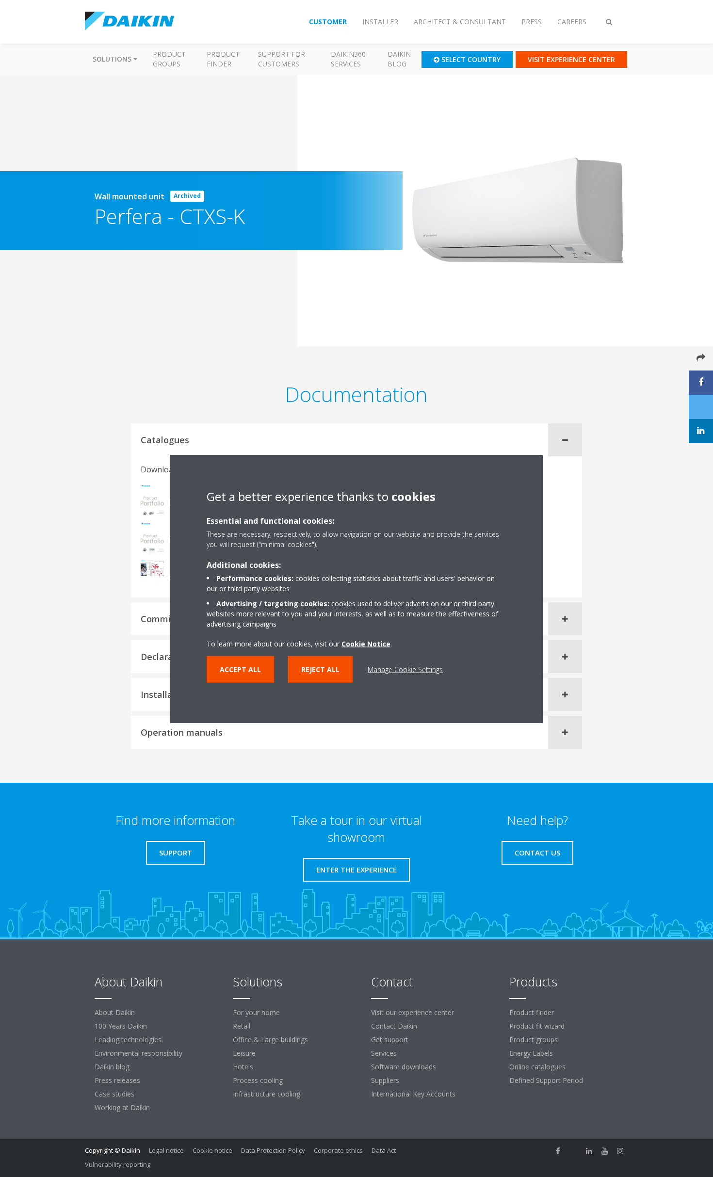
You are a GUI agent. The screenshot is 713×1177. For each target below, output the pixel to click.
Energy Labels (531, 1053)
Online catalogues (537, 1066)
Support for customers (281, 58)
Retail (241, 1026)
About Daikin (115, 1012)
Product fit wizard (537, 1026)
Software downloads (403, 1066)
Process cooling (258, 1080)
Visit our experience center (412, 1012)
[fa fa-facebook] (558, 1151)
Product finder (223, 58)
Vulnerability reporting (117, 1164)
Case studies (114, 1093)
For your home (256, 1012)
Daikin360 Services (348, 58)
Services (384, 1053)
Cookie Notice (365, 643)
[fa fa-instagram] (620, 1151)
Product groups (169, 58)
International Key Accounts (413, 1093)
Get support (389, 1039)
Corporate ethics (338, 1150)
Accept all (240, 669)
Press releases (117, 1080)
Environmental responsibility (138, 1053)
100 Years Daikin (121, 1026)
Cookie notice (212, 1150)
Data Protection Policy (273, 1150)
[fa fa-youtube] (605, 1151)
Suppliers (385, 1080)
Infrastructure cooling (266, 1093)
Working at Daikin (122, 1107)
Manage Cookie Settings (405, 669)
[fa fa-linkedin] (589, 1151)
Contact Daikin (394, 1026)
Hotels (243, 1066)
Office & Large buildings (270, 1039)
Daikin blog (399, 58)
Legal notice (166, 1150)
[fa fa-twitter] (574, 1151)
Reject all (320, 669)
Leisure (244, 1053)
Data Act (384, 1150)
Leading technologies (128, 1039)
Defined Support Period (547, 1080)
